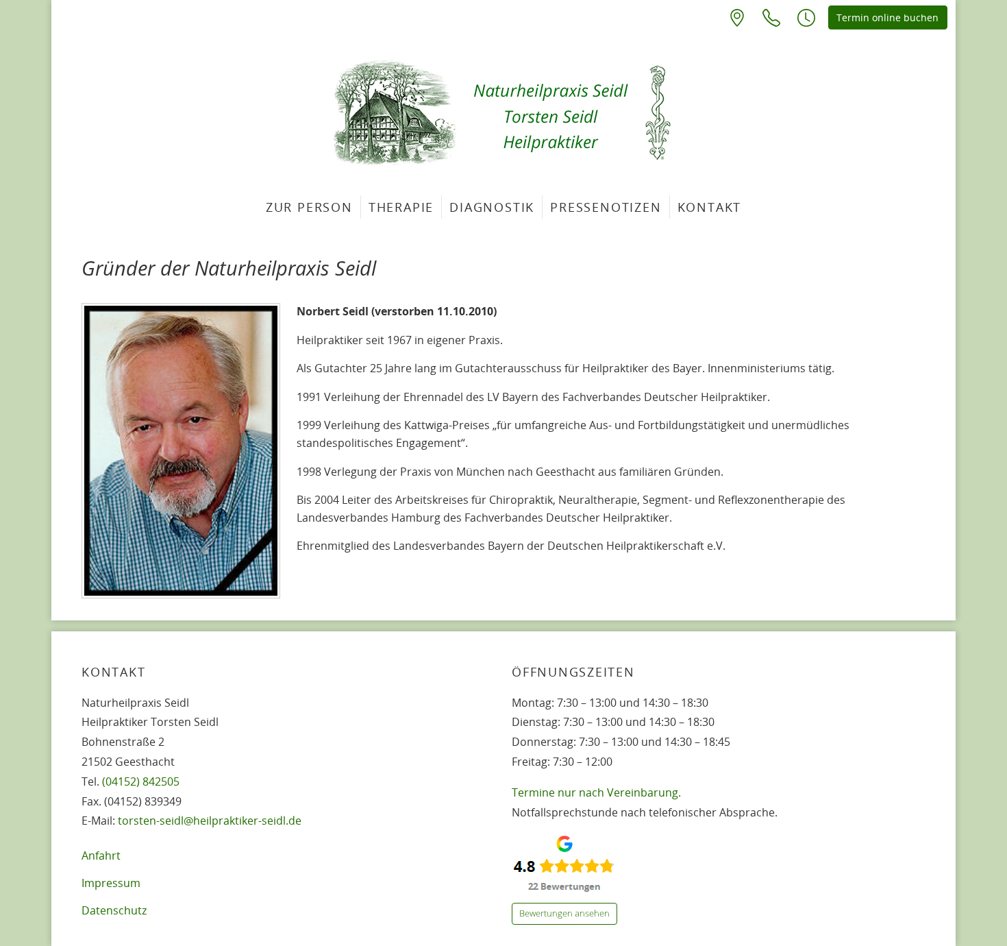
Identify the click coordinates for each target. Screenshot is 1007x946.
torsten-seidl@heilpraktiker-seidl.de (209, 820)
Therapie (401, 207)
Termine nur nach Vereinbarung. (596, 792)
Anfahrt (101, 855)
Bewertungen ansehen (564, 913)
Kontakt (709, 207)
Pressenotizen (605, 207)
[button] (806, 17)
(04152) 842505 (140, 781)
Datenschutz (114, 910)
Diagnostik (491, 207)
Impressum (111, 882)
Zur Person (309, 207)
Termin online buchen (887, 17)
